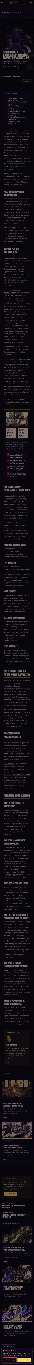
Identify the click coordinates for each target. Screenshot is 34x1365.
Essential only (10, 1360)
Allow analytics (24, 1360)
